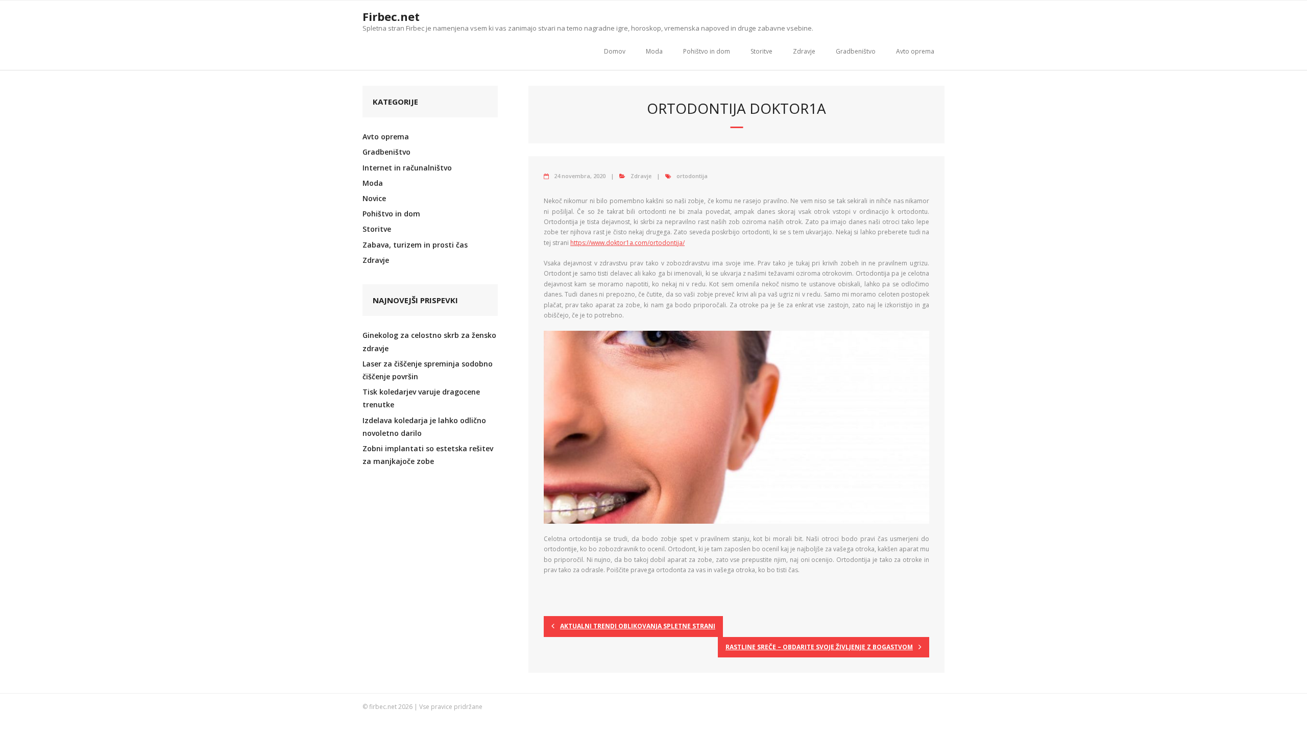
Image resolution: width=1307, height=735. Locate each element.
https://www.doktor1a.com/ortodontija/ (627, 242)
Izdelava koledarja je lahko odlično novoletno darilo (424, 426)
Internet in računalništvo (407, 168)
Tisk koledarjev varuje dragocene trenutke (421, 398)
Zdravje (804, 51)
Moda (654, 51)
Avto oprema (915, 51)
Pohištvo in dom (706, 51)
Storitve (761, 51)
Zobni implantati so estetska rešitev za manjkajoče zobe (427, 455)
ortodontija (692, 176)
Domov (614, 51)
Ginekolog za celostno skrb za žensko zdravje (429, 341)
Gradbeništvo (856, 51)
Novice (374, 198)
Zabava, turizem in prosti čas (415, 245)
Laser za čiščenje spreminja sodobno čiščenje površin (427, 370)
